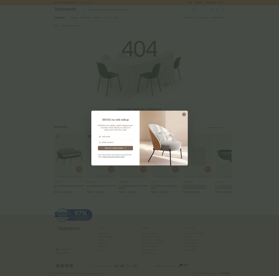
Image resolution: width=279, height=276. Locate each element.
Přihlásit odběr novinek (114, 148)
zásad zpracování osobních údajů (114, 157)
